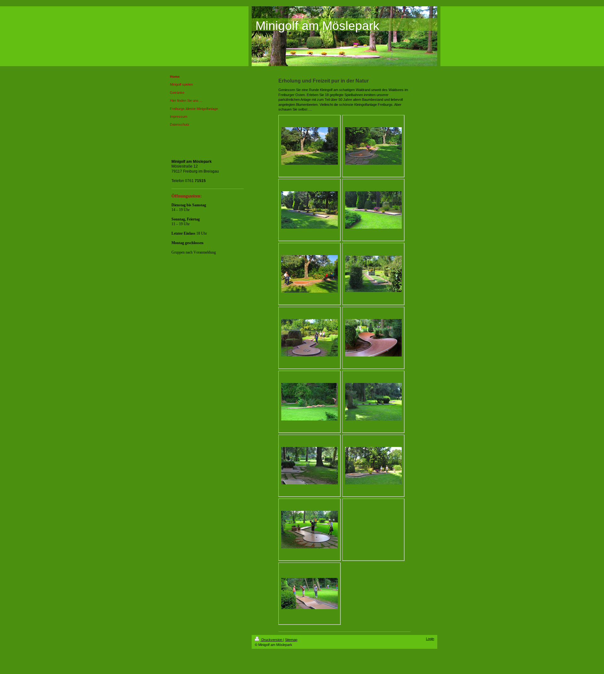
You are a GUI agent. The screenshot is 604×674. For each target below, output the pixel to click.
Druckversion (271, 640)
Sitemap (291, 640)
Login (430, 639)
